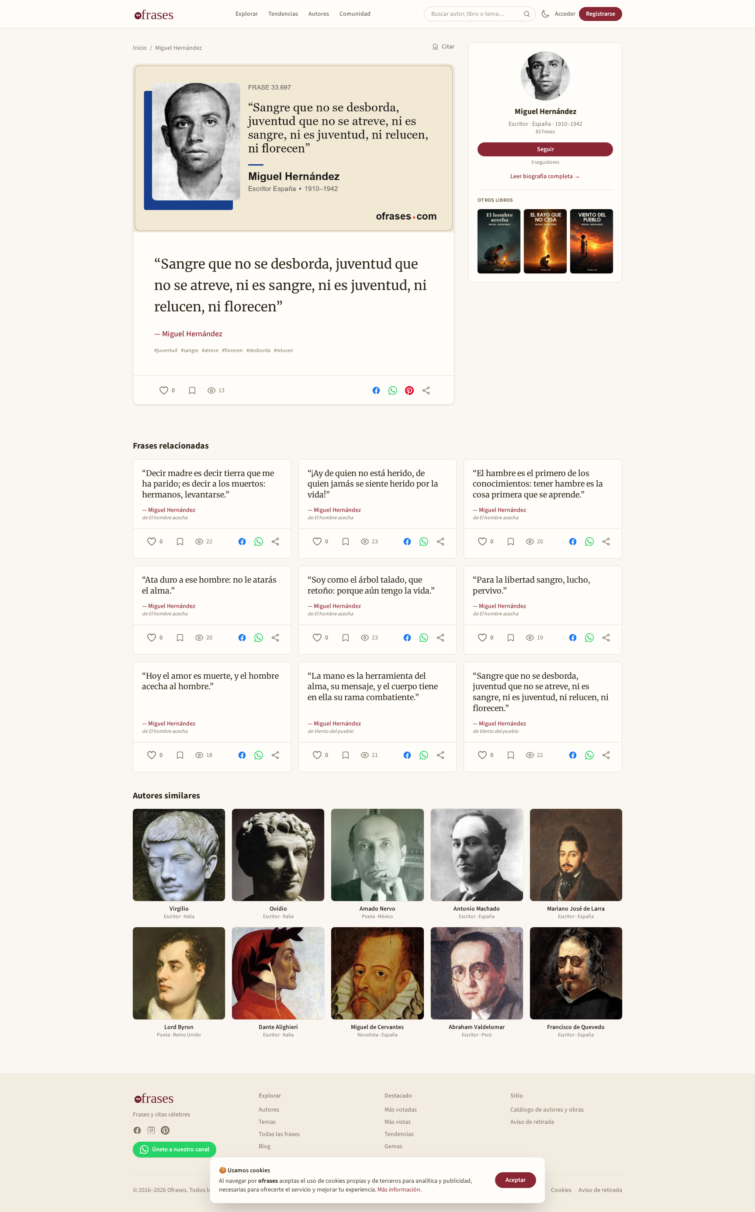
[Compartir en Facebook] (376, 390)
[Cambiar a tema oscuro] (545, 14)
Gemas (393, 1146)
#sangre (189, 350)
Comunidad (355, 14)
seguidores (545, 162)
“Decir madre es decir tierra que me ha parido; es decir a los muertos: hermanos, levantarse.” (208, 484)
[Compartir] (426, 390)
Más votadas (400, 1109)
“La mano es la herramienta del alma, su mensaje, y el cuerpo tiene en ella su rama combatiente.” (373, 687)
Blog (264, 1146)
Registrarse (600, 14)
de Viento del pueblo (330, 731)
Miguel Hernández (178, 48)
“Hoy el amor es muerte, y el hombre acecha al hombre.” (210, 681)
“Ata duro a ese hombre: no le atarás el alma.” (209, 585)
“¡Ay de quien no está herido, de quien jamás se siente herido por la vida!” (373, 484)
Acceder (565, 14)
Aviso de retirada (532, 1122)
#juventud (165, 350)
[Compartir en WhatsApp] (393, 390)
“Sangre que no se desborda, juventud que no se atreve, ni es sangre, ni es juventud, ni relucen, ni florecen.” (541, 692)
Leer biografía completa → (545, 176)
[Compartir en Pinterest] (409, 390)
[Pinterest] (165, 1130)
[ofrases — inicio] (157, 14)
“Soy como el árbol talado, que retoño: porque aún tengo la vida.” (371, 585)
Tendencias (283, 14)
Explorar (247, 14)
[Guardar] (192, 390)
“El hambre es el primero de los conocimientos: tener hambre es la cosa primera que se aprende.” (538, 484)
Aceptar (516, 1180)
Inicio (140, 48)
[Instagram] (151, 1130)
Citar (448, 46)
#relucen (283, 350)
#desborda (258, 350)
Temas (267, 1122)
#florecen (232, 350)
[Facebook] (137, 1130)
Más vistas (397, 1122)
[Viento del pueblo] (591, 241)
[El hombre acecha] (499, 241)
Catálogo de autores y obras (547, 1109)
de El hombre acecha (164, 517)
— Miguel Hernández (188, 333)
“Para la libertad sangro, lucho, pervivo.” (531, 585)
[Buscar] (529, 14)
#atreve (210, 350)
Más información (399, 1189)
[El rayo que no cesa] (545, 241)
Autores (318, 14)
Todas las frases (279, 1134)
